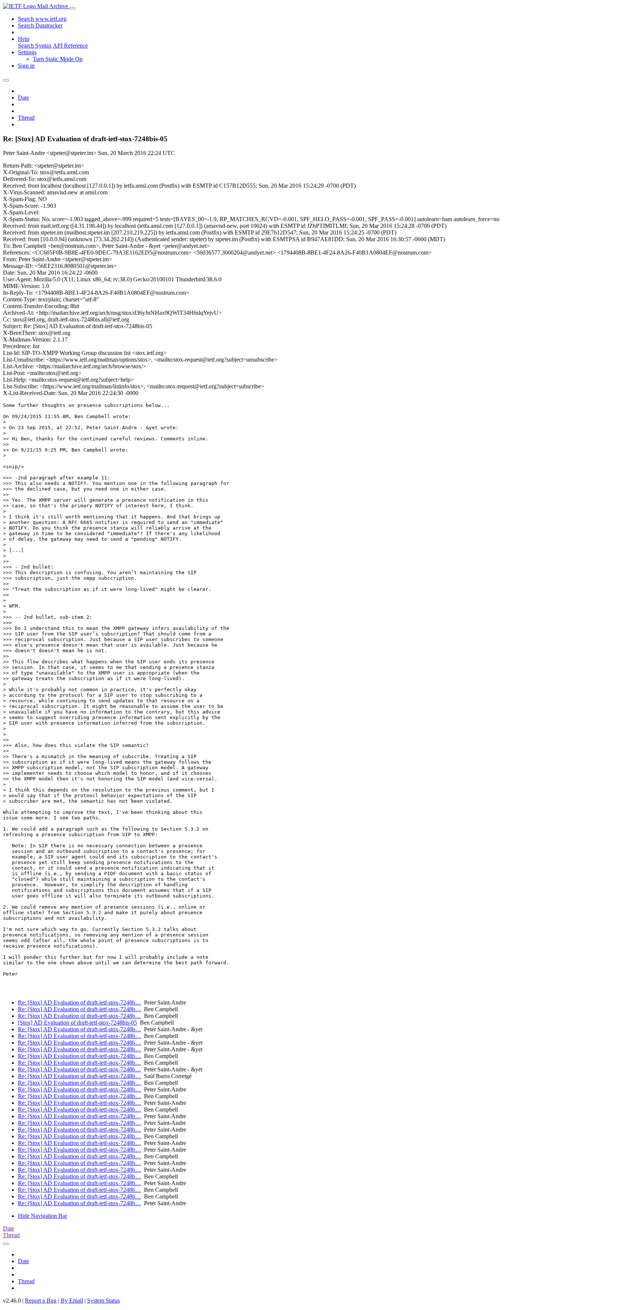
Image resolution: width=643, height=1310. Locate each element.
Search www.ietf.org (42, 19)
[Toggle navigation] (73, 8)
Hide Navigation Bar (42, 1216)
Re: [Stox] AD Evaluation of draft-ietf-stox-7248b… (79, 1002)
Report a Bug (41, 1300)
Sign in (26, 65)
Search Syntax (35, 45)
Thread (26, 117)
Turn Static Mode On (58, 59)
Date (23, 97)
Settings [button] (27, 52)
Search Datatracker (40, 25)
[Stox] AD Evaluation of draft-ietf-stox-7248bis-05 (77, 1022)
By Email (72, 1300)
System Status (103, 1300)
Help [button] (23, 39)
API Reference (70, 45)
